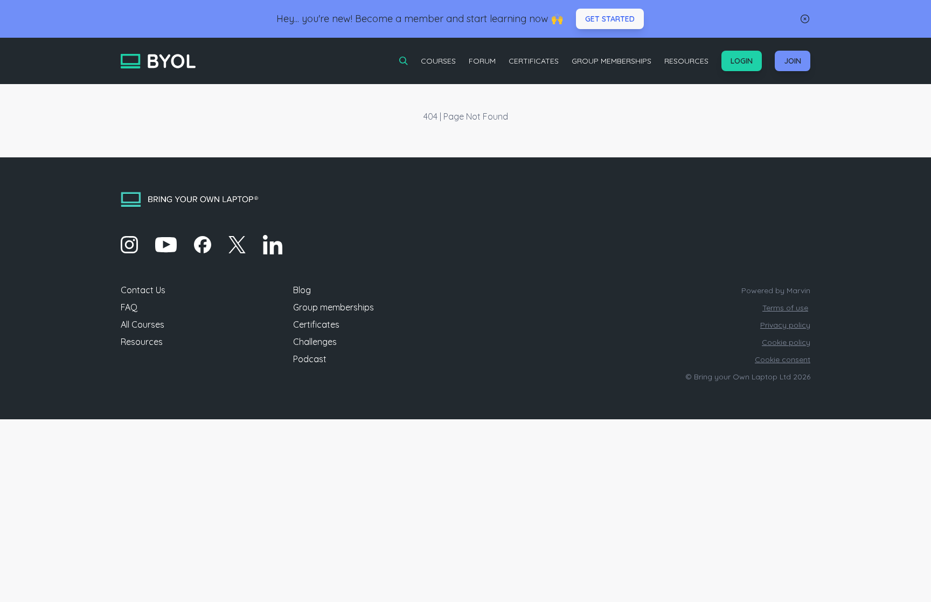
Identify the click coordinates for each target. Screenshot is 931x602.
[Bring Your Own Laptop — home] (158, 61)
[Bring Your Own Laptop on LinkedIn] (272, 244)
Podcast (309, 359)
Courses (438, 61)
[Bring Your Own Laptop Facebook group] (202, 244)
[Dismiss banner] (805, 18)
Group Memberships (611, 61)
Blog (302, 290)
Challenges (315, 341)
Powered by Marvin (775, 290)
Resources (686, 61)
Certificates (534, 61)
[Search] (403, 61)
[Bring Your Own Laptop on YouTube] (166, 244)
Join (792, 61)
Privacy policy (785, 325)
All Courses (142, 324)
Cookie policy (786, 342)
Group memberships (333, 307)
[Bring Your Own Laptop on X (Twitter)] (237, 244)
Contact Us (143, 290)
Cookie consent (782, 359)
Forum (482, 61)
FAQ (129, 307)
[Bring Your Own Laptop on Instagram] (129, 244)
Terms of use (785, 308)
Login (742, 61)
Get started (610, 19)
